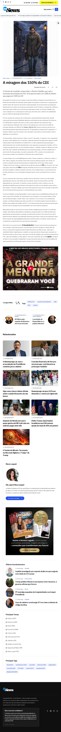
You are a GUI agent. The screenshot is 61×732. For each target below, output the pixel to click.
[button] (56, 9)
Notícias (17, 316)
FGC (29, 305)
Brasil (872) (10, 664)
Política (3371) (12, 618)
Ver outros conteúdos (14, 498)
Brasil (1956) (11, 626)
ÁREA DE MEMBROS (47, 2)
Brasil (26, 589)
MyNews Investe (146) (14, 644)
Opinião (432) (12, 640)
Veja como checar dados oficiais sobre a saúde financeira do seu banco (15, 393)
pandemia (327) (41, 668)
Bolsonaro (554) (42, 664)
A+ (52, 87)
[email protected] (10, 724)
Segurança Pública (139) (15, 648)
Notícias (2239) (12, 622)
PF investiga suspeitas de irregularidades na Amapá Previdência (26, 15)
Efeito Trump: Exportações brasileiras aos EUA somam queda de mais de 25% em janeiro (44, 423)
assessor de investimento (44, 301)
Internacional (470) (14, 637)
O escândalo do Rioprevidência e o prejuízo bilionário (38, 321)
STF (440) (20, 668)
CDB (55, 301)
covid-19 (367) (30, 668)
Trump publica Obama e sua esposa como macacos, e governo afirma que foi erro (36, 583)
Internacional (28, 578)
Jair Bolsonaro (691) (21, 664)
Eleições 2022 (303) (12, 672)
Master (35, 305)
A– (48, 87)
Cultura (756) (12, 633)
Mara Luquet (6, 78)
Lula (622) (32, 664)
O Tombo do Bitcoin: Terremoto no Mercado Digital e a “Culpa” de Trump (16, 452)
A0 (56, 87)
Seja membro (48, 9)
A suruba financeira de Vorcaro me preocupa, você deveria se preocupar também (43, 364)
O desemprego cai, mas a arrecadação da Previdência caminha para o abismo (14, 364)
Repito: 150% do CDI (30, 127)
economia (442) (11, 668)
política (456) (52, 664)
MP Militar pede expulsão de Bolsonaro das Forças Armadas (22, 321)
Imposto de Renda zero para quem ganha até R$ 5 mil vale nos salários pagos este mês (16, 423)
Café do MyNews (36, 316)
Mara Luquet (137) (13, 651)
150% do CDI (31, 301)
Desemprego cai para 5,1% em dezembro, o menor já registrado (44, 392)
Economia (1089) (13, 629)
